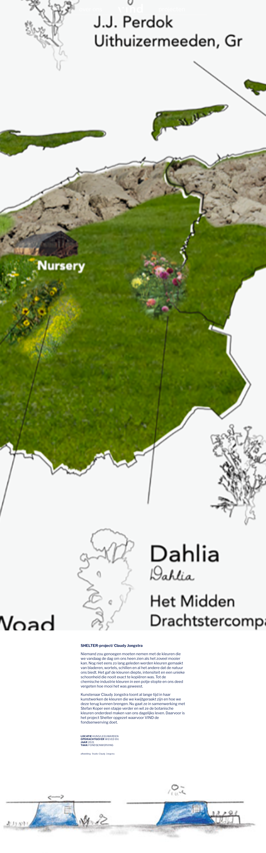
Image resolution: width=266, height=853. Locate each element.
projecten (172, 9)
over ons (90, 9)
